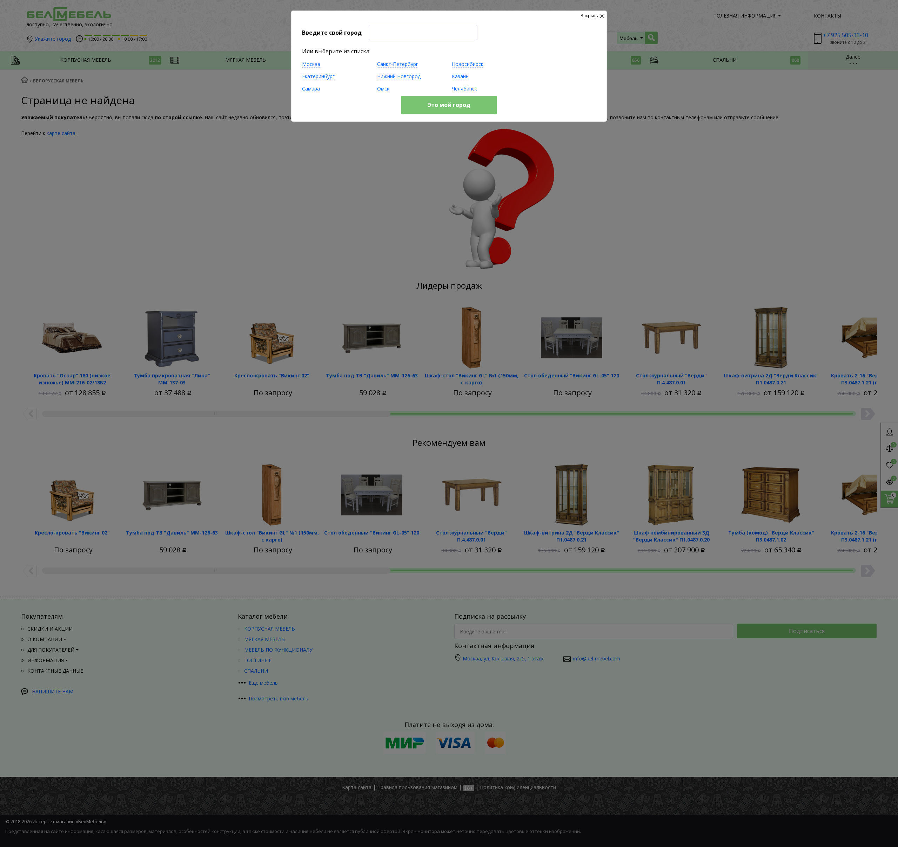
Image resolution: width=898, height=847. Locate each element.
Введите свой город (332, 32)
